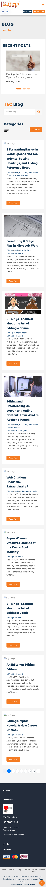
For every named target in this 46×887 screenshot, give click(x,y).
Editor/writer (20, 333)
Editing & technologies (18, 175)
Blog (9, 30)
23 (30, 771)
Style (16, 250)
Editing (9, 172)
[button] (18, 88)
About (11, 870)
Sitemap (42, 870)
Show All (36, 129)
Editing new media (30, 172)
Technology (13, 427)
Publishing (25, 250)
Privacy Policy (34, 870)
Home (4, 30)
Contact (27, 870)
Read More (13, 203)
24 (34, 771)
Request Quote (39, 11)
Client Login (27, 11)
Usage (17, 172)
